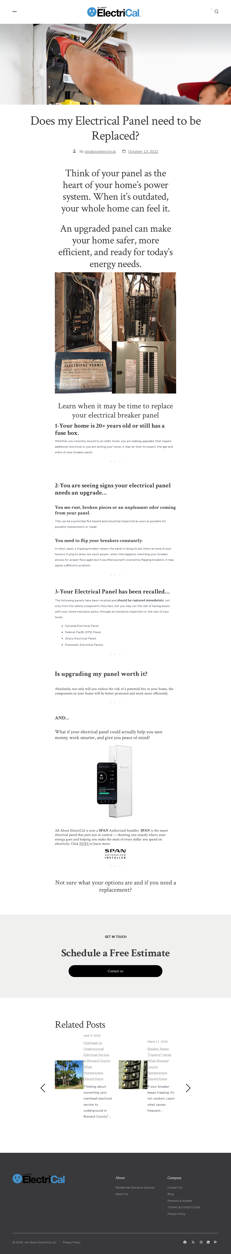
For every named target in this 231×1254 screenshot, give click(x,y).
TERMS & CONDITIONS (184, 1207)
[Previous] (43, 1088)
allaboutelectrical (100, 151)
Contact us (115, 971)
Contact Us (174, 1188)
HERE (84, 843)
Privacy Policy (176, 1214)
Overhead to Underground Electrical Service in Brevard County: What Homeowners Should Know (97, 1061)
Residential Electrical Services (135, 1188)
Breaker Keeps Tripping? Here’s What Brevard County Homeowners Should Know (159, 1064)
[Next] (188, 1088)
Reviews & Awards (179, 1201)
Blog (170, 1194)
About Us (122, 1194)
